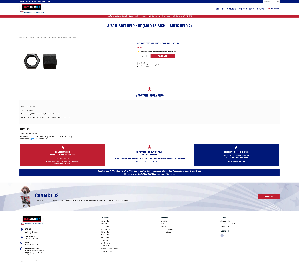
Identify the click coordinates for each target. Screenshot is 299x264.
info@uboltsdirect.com (31, 244)
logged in (32, 139)
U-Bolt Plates (105, 243)
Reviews (163, 226)
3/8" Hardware (40, 38)
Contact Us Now (269, 197)
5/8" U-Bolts (105, 232)
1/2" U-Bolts (105, 226)
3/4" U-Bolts (105, 235)
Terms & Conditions (167, 229)
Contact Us (260, 9)
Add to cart (162, 56)
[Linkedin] (149, 67)
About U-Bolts (231, 9)
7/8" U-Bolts (105, 237)
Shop (21, 38)
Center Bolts (105, 246)
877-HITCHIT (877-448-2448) (33, 239)
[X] (143, 67)
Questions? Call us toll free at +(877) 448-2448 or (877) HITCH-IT (35, 1)
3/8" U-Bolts (105, 221)
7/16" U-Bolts (105, 224)
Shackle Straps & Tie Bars (109, 248)
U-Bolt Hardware (29, 38)
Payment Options (166, 232)
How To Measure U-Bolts (229, 224)
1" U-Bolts (104, 240)
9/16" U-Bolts (105, 229)
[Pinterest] (151, 67)
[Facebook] (145, 67)
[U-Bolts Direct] (31, 9)
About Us (251, 9)
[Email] (147, 67)
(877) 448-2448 (64, 158)
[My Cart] (268, 9)
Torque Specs (243, 9)
